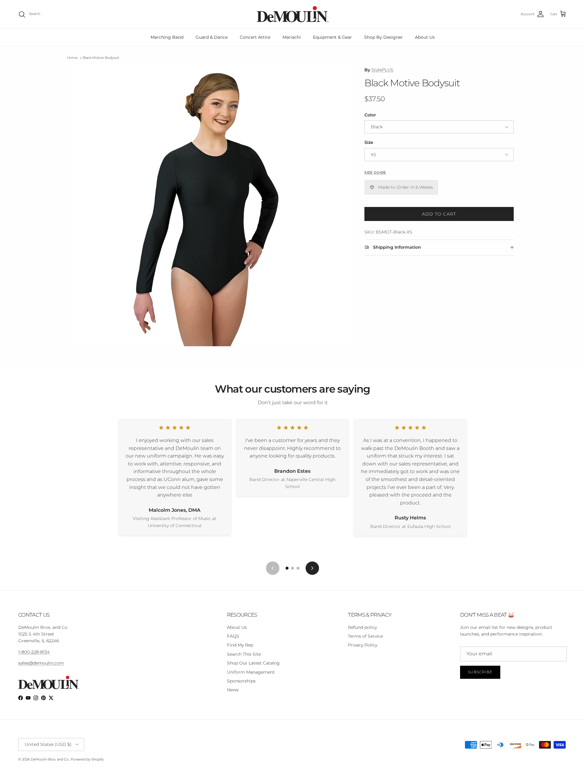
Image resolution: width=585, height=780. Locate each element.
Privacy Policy (362, 645)
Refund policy (362, 627)
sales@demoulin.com (41, 663)
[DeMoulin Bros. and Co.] (292, 14)
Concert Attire (255, 37)
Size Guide (375, 173)
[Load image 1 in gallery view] (211, 206)
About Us (425, 37)
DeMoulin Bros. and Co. (50, 759)
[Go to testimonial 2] (292, 568)
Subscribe (480, 672)
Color (370, 115)
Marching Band (167, 37)
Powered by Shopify (87, 759)
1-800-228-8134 (34, 652)
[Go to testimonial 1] (287, 568)
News (233, 690)
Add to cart (439, 214)
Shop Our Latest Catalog (253, 663)
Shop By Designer (383, 37)
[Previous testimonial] (272, 568)
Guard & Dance (212, 37)
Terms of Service (365, 636)
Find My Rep (240, 645)
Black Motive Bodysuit (101, 58)
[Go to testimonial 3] (298, 568)
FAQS (233, 636)
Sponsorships (241, 681)
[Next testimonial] (312, 568)
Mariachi (291, 37)
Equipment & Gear (332, 37)
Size (368, 142)
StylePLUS (382, 70)
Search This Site (244, 654)
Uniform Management (251, 672)
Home (72, 58)
